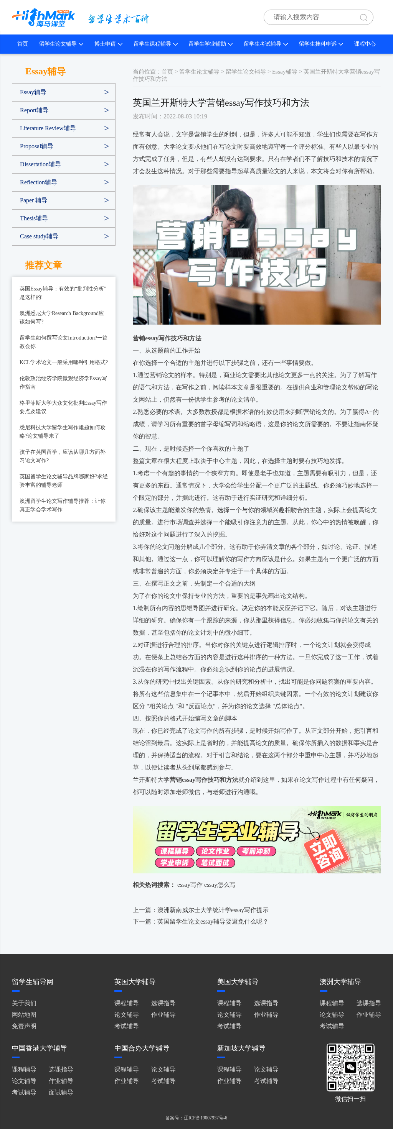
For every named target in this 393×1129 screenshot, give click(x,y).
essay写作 (190, 884)
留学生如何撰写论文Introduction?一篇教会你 (64, 342)
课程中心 (365, 44)
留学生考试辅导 (262, 44)
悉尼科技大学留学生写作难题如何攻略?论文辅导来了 (63, 432)
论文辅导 (126, 1014)
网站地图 (24, 1014)
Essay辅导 (33, 92)
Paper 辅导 (34, 200)
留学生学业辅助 (207, 44)
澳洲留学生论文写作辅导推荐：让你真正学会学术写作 (63, 505)
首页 (22, 44)
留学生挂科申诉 (318, 44)
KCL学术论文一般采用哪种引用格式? (64, 362)
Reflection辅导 (38, 182)
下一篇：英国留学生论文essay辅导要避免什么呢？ (201, 921)
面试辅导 (61, 1092)
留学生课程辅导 (152, 44)
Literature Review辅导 (48, 128)
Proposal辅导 (36, 146)
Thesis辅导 (34, 218)
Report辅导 (34, 110)
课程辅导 (126, 1003)
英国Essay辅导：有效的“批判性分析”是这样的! (63, 293)
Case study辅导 (39, 236)
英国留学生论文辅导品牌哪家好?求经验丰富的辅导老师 (64, 481)
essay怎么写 (220, 884)
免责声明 (24, 1026)
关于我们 (24, 1003)
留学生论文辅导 (58, 44)
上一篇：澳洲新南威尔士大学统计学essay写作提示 (201, 910)
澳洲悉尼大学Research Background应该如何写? (62, 317)
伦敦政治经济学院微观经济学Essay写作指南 (63, 383)
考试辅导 (126, 1026)
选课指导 (163, 1003)
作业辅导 (163, 1014)
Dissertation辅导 (40, 164)
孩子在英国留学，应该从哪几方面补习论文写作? (63, 456)
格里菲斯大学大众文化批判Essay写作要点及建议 (63, 407)
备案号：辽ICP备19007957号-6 (196, 1118)
